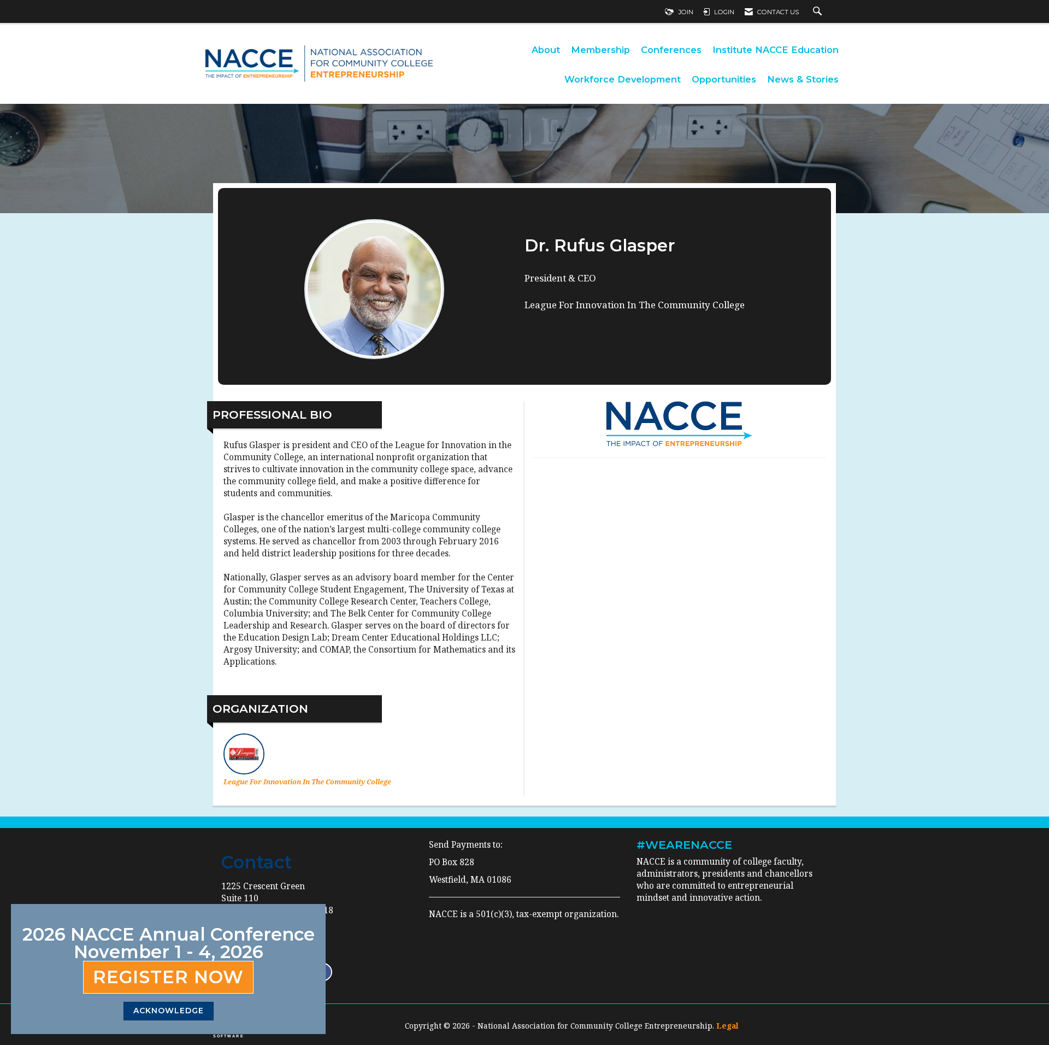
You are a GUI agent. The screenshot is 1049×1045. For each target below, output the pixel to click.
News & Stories (803, 79)
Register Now (168, 977)
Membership (600, 49)
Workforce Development (622, 79)
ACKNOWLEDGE (168, 1010)
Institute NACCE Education (775, 49)
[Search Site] (818, 12)
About (546, 49)
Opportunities (724, 79)
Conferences (671, 49)
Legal (727, 1025)
